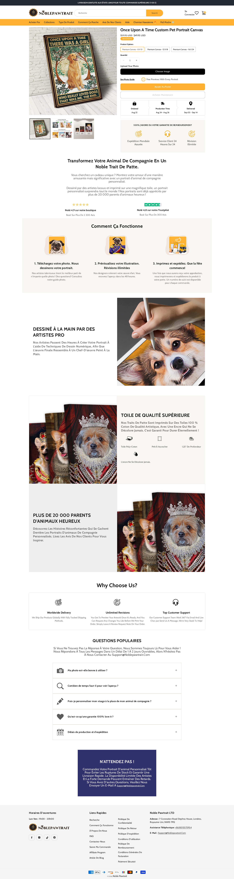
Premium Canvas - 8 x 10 (132, 49)
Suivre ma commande (100, 847)
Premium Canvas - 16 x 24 (183, 49)
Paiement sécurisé (126, 861)
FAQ (92, 836)
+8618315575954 (183, 827)
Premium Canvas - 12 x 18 (157, 49)
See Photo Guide (127, 79)
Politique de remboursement (126, 845)
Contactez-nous (97, 841)
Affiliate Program (97, 852)
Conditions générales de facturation (130, 854)
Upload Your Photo (129, 66)
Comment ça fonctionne (101, 825)
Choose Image (162, 71)
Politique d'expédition (128, 833)
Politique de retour (127, 828)
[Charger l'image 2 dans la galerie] (62, 129)
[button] (117, 670)
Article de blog (97, 858)
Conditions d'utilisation (129, 839)
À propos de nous (98, 830)
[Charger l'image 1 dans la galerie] (40, 129)
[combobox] (118, 13)
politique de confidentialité (125, 821)
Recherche (95, 820)
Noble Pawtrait (120, 876)
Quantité (123, 55)
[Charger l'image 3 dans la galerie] (84, 129)
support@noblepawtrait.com (131, 785)
